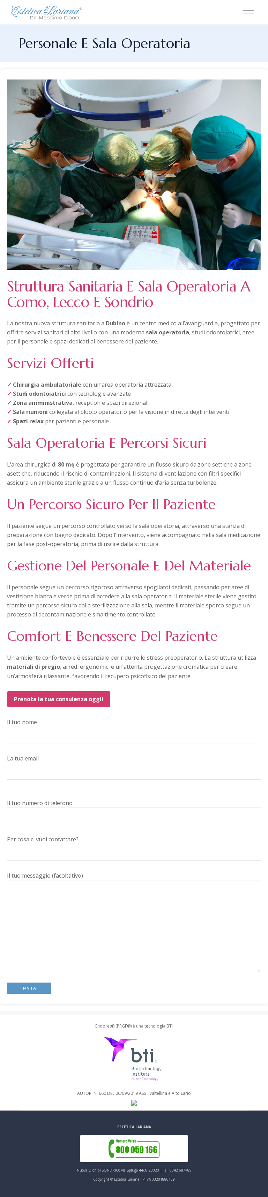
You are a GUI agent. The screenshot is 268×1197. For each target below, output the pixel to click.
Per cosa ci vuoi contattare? (43, 839)
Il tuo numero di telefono (40, 803)
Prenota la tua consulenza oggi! (58, 699)
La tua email (23, 758)
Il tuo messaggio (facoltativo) (45, 875)
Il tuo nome (22, 722)
